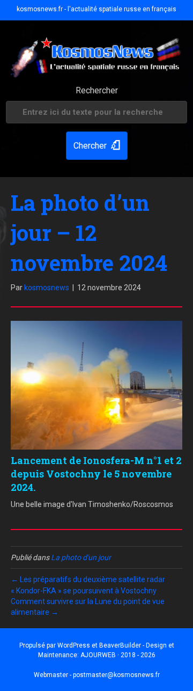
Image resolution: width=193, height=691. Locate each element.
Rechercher (97, 90)
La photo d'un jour (81, 557)
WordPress (73, 645)
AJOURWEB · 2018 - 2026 (117, 655)
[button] (97, 145)
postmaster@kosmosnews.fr (116, 675)
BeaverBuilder (120, 645)
